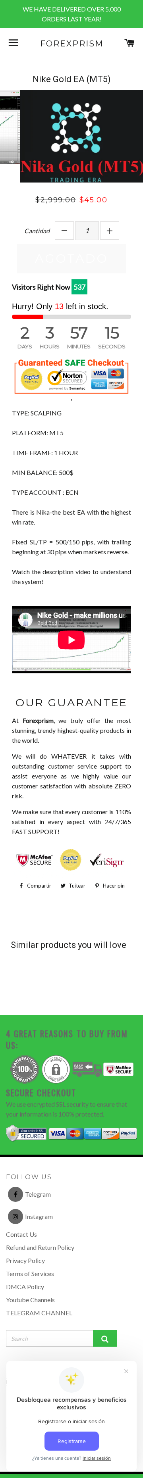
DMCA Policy (25, 1301)
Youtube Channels (30, 1314)
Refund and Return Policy (40, 1262)
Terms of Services (30, 1288)
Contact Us (21, 1249)
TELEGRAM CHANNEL (39, 1328)
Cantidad (37, 246)
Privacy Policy (25, 1275)
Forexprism (71, 43)
